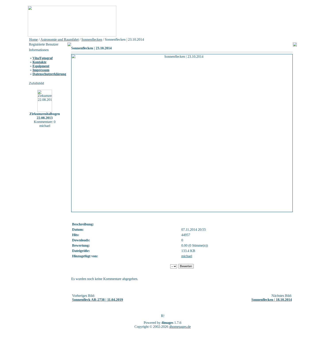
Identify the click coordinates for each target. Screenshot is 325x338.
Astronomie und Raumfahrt (59, 39)
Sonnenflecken (91, 39)
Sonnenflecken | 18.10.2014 (271, 300)
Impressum (40, 70)
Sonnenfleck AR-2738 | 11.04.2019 (97, 300)
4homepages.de (180, 326)
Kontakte (39, 62)
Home (33, 39)
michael (186, 256)
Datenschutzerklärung (49, 74)
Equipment (40, 66)
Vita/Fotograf (42, 58)
